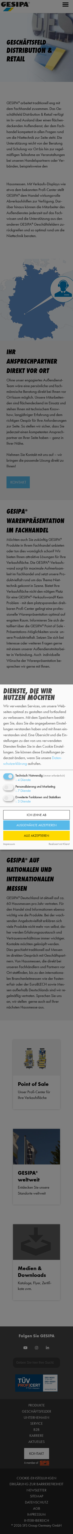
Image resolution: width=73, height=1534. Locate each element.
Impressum (9, 844)
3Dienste (23, 801)
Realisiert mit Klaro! (59, 844)
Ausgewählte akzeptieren (36, 825)
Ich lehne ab (36, 815)
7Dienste (23, 791)
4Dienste (23, 780)
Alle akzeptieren (36, 836)
